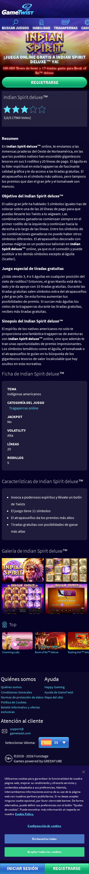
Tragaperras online (23, 408)
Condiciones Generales (16, 692)
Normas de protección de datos (22, 697)
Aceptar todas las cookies (44, 852)
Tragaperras (66, 27)
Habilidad (41, 27)
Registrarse (44, 82)
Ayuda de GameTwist (58, 692)
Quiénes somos (11, 687)
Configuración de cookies (44, 826)
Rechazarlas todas (44, 839)
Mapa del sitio (53, 697)
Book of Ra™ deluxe (46, 652)
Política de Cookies (13, 702)
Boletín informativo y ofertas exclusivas (20, 709)
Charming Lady (11, 652)
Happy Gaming (54, 687)
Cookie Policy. (24, 814)
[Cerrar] (84, 772)
